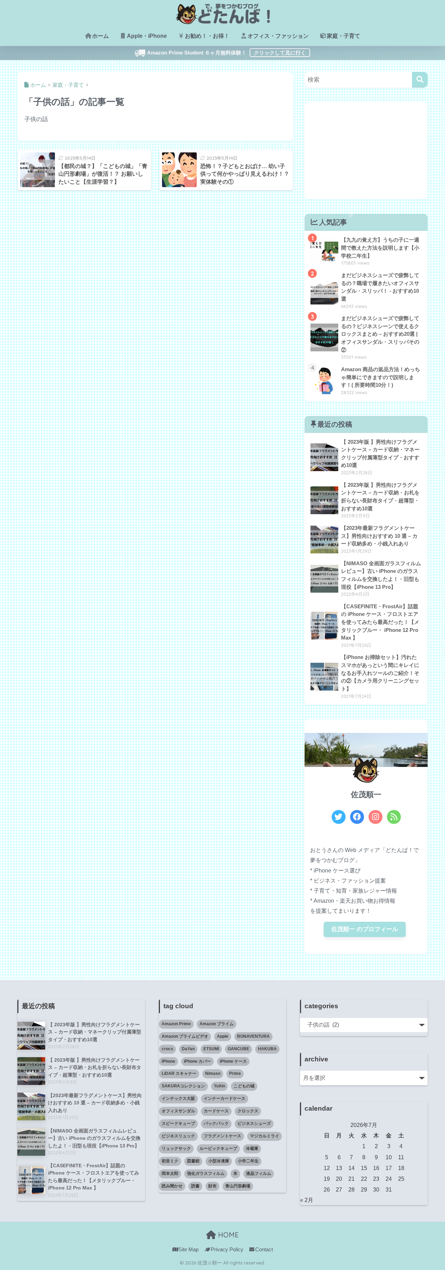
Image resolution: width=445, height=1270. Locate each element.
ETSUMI (211, 1048)
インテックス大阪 (178, 1098)
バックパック (216, 1123)
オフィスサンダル (178, 1111)
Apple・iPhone (147, 36)
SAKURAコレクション (183, 1086)
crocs (167, 1048)
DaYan (188, 1048)
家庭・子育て (343, 36)
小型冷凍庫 (218, 1161)
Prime (235, 1073)
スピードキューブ (178, 1123)
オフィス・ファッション (278, 36)
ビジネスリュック (178, 1136)
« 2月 (306, 1200)
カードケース (216, 1111)
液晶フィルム (258, 1173)
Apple (222, 1036)
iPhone (168, 1061)
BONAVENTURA (253, 1036)
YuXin (219, 1086)
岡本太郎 (170, 1173)
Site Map (188, 1249)
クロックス (247, 1111)
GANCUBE (238, 1048)
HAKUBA (267, 1048)
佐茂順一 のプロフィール (364, 929)
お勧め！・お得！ (207, 36)
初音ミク (170, 1161)
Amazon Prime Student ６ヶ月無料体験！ (125, 55)
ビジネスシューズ (254, 1123)
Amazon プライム (217, 1023)
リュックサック (176, 1148)
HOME (227, 1234)
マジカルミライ (264, 1136)
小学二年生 (248, 1161)
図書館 (193, 1161)
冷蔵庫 (252, 1148)
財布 (212, 1186)
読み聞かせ (172, 1186)
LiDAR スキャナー (179, 1073)
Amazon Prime (176, 1023)
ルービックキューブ (218, 1148)
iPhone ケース (233, 1061)
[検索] (420, 79)
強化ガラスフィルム (206, 1173)
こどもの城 (244, 1086)
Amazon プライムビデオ (185, 1036)
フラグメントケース (222, 1136)
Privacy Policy (227, 1249)
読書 (195, 1186)
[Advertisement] (366, 150)
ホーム (100, 36)
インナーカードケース (224, 1098)
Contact (264, 1249)
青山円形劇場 (237, 1186)
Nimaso (212, 1073)
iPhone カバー (197, 1061)
